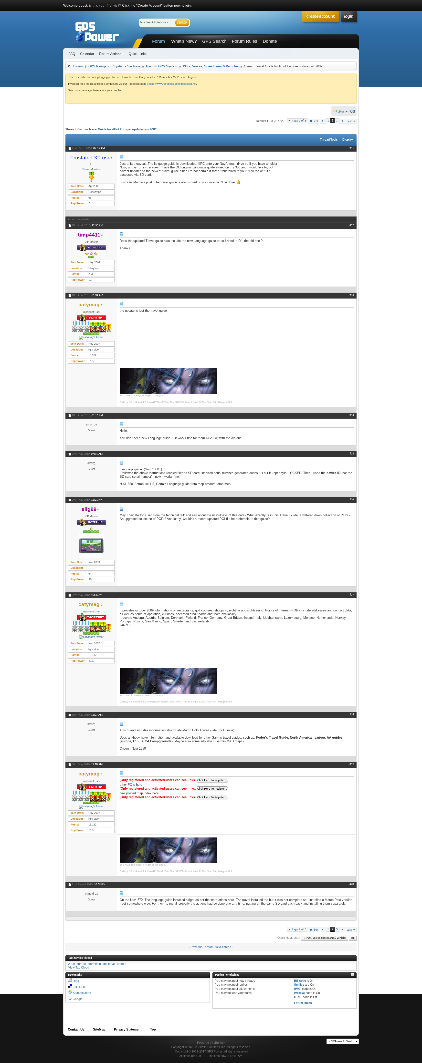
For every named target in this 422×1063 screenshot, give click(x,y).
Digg (76, 981)
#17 (351, 594)
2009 (71, 964)
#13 (351, 295)
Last (349, 121)
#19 (351, 764)
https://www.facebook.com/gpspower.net (172, 83)
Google (78, 999)
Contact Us (76, 1029)
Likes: (343, 111)
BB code (300, 980)
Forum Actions (110, 54)
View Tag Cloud (78, 967)
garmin (93, 964)
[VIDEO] (299, 993)
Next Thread (223, 947)
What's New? (184, 41)
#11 (351, 148)
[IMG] (297, 989)
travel (112, 964)
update (121, 964)
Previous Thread (202, 947)
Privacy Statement (127, 1029)
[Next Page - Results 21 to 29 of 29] (342, 121)
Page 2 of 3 (299, 120)
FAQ (71, 54)
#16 (351, 499)
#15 (351, 453)
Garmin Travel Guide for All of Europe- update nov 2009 (117, 129)
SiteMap (99, 1029)
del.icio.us (79, 987)
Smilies (299, 984)
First (315, 121)
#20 (351, 884)
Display (347, 139)
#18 (351, 714)
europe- (81, 964)
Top (353, 938)
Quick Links (138, 54)
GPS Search (214, 41)
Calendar (87, 54)
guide (103, 964)
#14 (351, 415)
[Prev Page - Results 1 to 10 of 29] (323, 121)
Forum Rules (244, 41)
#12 (351, 225)
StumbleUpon (82, 993)
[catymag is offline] (91, 338)
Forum (158, 41)
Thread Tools (329, 139)
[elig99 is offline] (91, 546)
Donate (270, 41)
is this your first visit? (105, 5)
